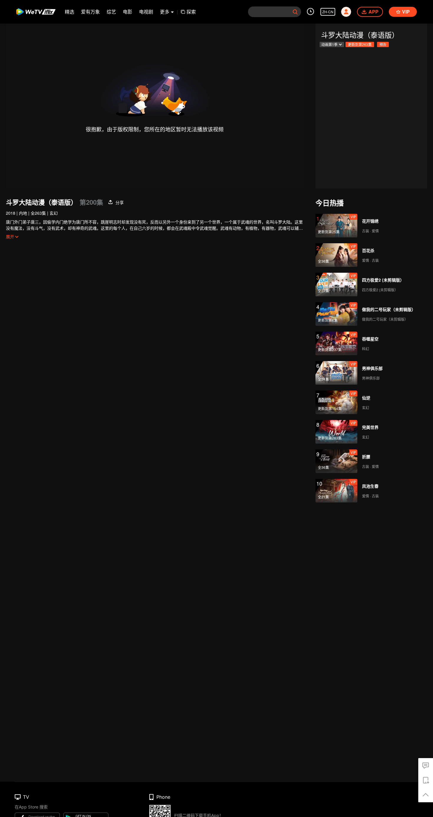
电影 (127, 11)
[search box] (295, 11)
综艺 (111, 11)
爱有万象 (90, 11)
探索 (191, 11)
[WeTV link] (36, 11)
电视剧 (146, 11)
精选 (69, 11)
